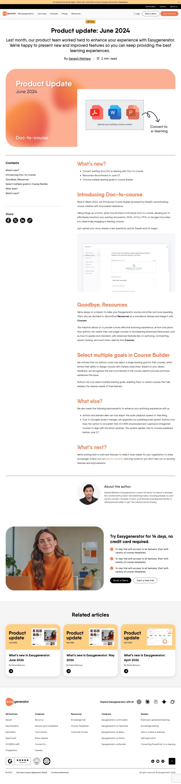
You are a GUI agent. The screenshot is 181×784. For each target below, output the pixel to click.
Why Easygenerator (26, 14)
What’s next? (12, 193)
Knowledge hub (78, 720)
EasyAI (9, 720)
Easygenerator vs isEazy (113, 732)
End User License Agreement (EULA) (32, 772)
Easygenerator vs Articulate (115, 720)
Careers (163, 7)
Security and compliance (46, 726)
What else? (12, 188)
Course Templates (80, 726)
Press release (41, 738)
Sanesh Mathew (80, 58)
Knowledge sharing (150, 726)
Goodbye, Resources (17, 179)
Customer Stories (79, 732)
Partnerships (150, 7)
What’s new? (12, 170)
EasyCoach (11, 738)
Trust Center (41, 732)
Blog (92, 22)
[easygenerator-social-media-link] (152, 761)
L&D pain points (148, 738)
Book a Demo (120, 580)
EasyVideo (11, 732)
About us (173, 7)
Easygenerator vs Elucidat (114, 744)
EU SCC (9, 772)
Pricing (64, 14)
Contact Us (40, 744)
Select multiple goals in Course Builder (27, 184)
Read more (123, 2)
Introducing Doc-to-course (21, 174)
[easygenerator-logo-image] (9, 13)
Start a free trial (145, 580)
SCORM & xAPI (12, 744)
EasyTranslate (12, 726)
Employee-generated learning (155, 720)
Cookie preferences (60, 772)
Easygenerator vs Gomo (113, 738)
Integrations (11, 750)
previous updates (115, 458)
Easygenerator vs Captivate (115, 726)
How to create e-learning (153, 732)
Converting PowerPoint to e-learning (158, 744)
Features (54, 14)
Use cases (42, 14)
